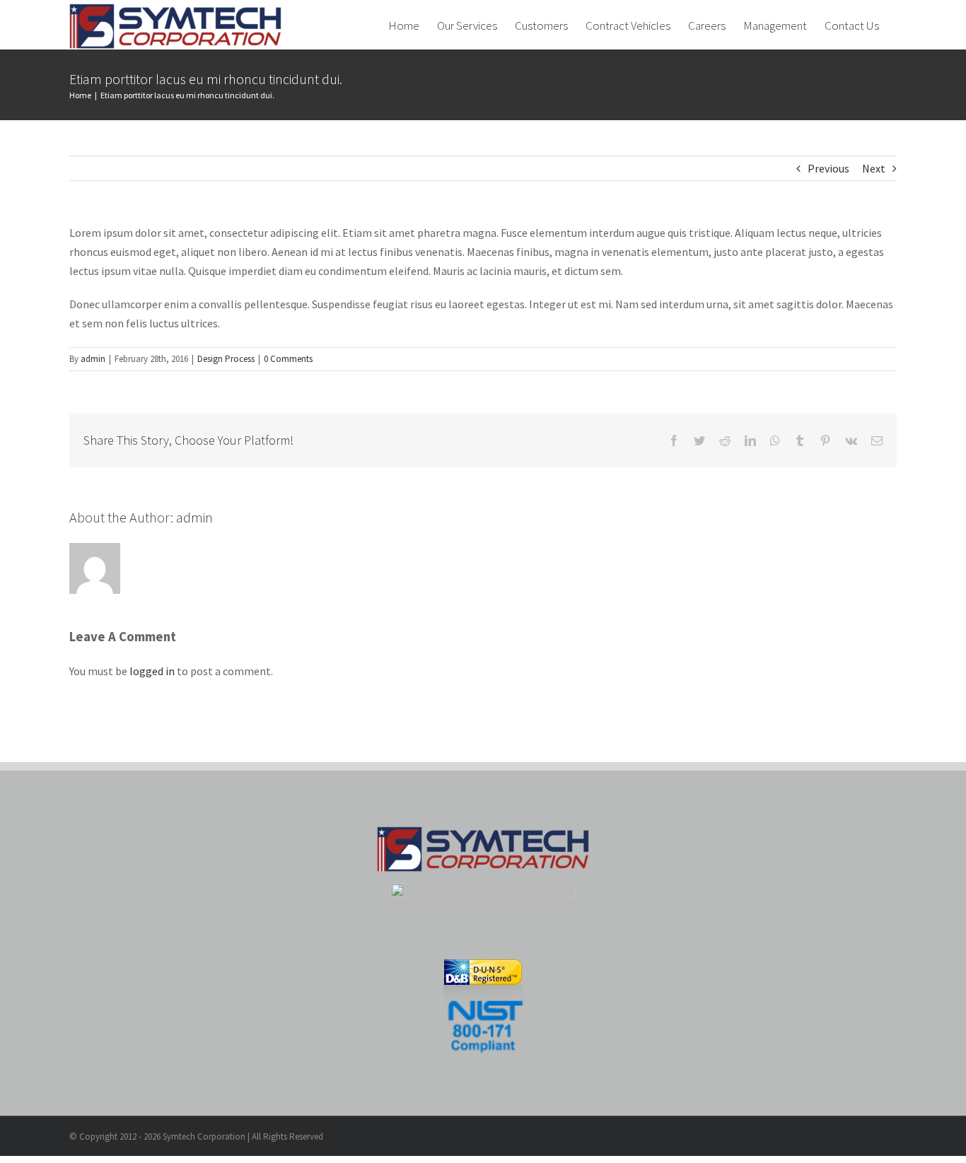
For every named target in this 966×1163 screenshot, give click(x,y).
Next (873, 168)
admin (93, 359)
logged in (152, 671)
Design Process (226, 359)
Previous (828, 168)
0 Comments (288, 359)
